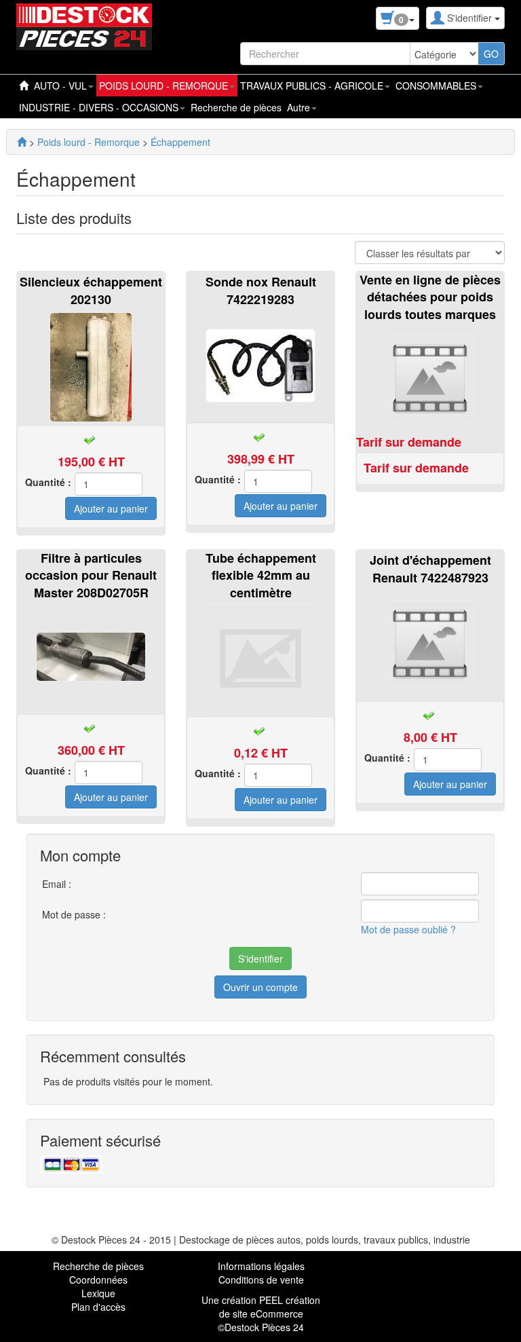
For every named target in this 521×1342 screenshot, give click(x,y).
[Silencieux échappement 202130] (91, 365)
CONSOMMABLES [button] (437, 85)
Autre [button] (300, 107)
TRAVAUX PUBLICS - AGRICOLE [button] (313, 85)
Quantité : (48, 482)
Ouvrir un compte (260, 987)
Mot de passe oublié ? (408, 929)
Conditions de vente (261, 1279)
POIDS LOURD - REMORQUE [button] (165, 85)
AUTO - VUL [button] (62, 85)
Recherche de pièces (236, 107)
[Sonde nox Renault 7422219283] (260, 364)
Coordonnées (98, 1279)
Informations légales (261, 1266)
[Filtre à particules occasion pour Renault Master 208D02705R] (91, 655)
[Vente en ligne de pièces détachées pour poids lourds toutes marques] (430, 377)
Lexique (98, 1293)
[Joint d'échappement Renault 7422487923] (430, 642)
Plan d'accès (98, 1306)
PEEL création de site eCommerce (270, 1306)
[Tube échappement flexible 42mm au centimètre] (260, 656)
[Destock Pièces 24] (21, 142)
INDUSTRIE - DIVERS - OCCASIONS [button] (100, 107)
